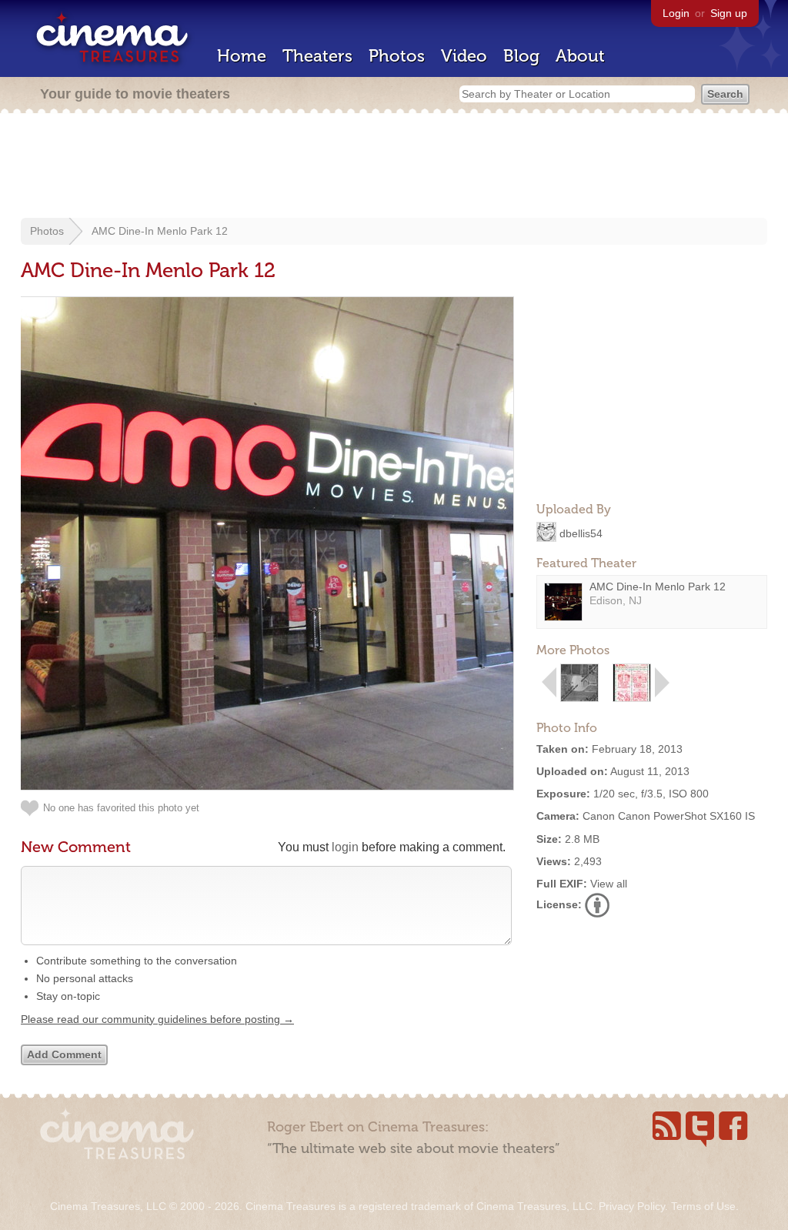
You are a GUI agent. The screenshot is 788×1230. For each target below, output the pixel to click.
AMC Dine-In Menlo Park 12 (160, 231)
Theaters (317, 55)
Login (676, 13)
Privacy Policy (632, 1206)
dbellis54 (581, 532)
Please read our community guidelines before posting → (157, 1019)
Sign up (728, 13)
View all (608, 883)
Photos (397, 55)
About (580, 55)
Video (464, 55)
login (345, 847)
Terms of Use (703, 1206)
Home (241, 55)
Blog (521, 55)
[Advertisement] (394, 167)
